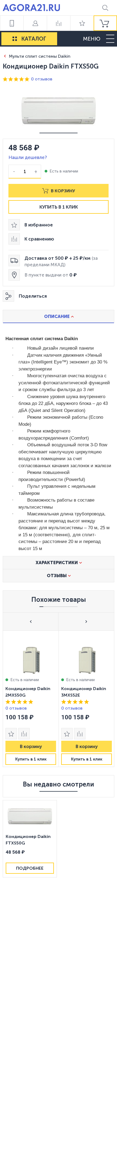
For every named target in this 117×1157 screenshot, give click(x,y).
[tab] (58, 316)
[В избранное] (11, 733)
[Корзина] (105, 23)
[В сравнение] (24, 733)
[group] (105, 23)
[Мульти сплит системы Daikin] (5, 55)
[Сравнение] (58, 23)
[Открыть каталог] (15, 39)
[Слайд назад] (31, 621)
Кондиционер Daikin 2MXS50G (27, 692)
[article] (31, 699)
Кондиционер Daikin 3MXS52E (83, 692)
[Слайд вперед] (86, 621)
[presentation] (31, 699)
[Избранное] (82, 23)
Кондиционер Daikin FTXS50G (28, 840)
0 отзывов (41, 79)
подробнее (30, 868)
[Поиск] (105, 7)
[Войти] (35, 23)
